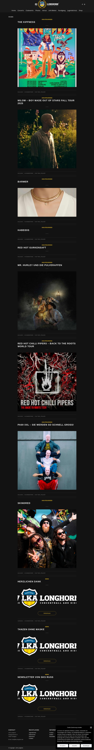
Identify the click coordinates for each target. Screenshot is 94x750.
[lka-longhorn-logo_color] (47, 598)
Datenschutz (32, 734)
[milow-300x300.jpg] (47, 139)
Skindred (24, 503)
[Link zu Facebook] (82, 4)
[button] (91, 727)
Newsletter (52, 736)
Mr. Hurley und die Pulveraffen (40, 265)
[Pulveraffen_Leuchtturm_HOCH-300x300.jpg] (47, 300)
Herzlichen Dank (29, 581)
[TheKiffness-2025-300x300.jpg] (47, 57)
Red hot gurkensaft (32, 247)
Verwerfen (74, 745)
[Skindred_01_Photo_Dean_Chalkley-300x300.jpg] (47, 538)
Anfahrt (51, 734)
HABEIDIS (23, 230)
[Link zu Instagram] (84, 4)
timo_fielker (41, 92)
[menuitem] (14, 10)
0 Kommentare (28, 92)
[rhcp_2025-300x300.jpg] (47, 382)
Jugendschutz (32, 732)
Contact (51, 732)
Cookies (31, 738)
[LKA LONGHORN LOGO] (47, 4)
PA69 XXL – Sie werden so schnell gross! (46, 425)
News (47, 579)
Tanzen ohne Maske (31, 629)
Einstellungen (86, 745)
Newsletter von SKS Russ (35, 677)
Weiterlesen (47, 613)
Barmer (23, 181)
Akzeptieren (63, 745)
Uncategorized (47, 19)
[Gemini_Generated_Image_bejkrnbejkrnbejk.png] (47, 202)
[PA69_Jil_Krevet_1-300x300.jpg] (47, 460)
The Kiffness (26, 22)
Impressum (32, 736)
